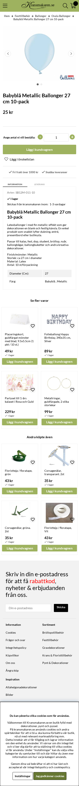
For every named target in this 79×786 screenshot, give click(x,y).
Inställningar (23, 776)
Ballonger (40, 16)
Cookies (11, 632)
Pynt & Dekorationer (55, 662)
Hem (7, 16)
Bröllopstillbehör (53, 632)
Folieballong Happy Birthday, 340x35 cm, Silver (57, 337)
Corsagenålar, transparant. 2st (54, 472)
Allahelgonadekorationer (21, 687)
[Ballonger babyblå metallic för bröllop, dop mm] (41, 84)
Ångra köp (12, 670)
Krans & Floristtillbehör (57, 655)
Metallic (62, 281)
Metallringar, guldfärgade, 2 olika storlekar (56, 401)
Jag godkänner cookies (50, 776)
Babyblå (50, 281)
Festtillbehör (22, 16)
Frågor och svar (15, 640)
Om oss (10, 662)
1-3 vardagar (58, 204)
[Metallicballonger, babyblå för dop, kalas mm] (38, 84)
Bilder (9, 694)
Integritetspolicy (16, 647)
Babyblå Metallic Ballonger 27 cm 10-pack (38, 19)
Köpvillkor (12, 655)
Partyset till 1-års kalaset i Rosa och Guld (19, 399)
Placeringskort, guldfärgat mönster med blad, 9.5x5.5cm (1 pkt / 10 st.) (19, 339)
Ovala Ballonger (60, 16)
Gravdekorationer (53, 647)
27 (46, 273)
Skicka (61, 607)
